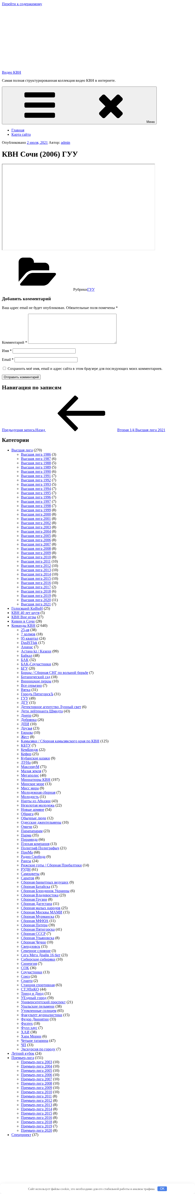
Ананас (27, 647)
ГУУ (91, 289)
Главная (17, 130)
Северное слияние (36, 951)
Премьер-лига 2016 (36, 1118)
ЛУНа (26, 762)
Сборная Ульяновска (37, 938)
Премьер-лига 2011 (36, 1096)
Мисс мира (30, 788)
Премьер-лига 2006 (36, 1075)
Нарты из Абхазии (36, 801)
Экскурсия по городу (38, 1049)
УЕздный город (33, 998)
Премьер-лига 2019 (36, 1126)
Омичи (26, 827)
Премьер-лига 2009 (36, 1088)
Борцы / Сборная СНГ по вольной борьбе (54, 673)
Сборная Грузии (34, 899)
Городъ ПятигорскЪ (37, 694)
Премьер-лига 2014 (36, 1109)
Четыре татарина (34, 1041)
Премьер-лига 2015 (36, 1113)
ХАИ (25, 1032)
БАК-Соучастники (36, 664)
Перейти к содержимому (22, 4)
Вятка (25, 690)
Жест (25, 737)
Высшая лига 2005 (36, 536)
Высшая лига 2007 (36, 544)
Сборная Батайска (35, 887)
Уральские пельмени (37, 1006)
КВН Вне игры (23, 617)
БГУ (24, 668)
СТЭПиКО (30, 989)
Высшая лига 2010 (36, 557)
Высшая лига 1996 (36, 497)
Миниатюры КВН (35, 780)
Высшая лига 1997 (36, 501)
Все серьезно (31, 685)
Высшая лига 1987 (36, 459)
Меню (150, 122)
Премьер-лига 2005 (36, 1070)
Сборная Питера (34, 925)
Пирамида (29, 839)
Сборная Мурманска (37, 916)
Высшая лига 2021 (36, 604)
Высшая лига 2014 (36, 574)
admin (65, 142)
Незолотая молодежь (37, 805)
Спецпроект (21, 1135)
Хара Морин (31, 1036)
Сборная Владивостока (39, 895)
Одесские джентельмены (41, 822)
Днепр (26, 715)
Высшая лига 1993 (36, 484)
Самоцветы (30, 874)
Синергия (29, 964)
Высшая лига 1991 (36, 476)
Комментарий (14, 342)
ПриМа (27, 852)
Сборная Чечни (33, 942)
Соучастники (31, 972)
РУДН (26, 869)
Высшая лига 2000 (36, 514)
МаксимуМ (30, 767)
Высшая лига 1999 (36, 510)
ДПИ (25, 724)
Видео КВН (11, 72)
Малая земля (31, 771)
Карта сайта (21, 134)
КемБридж (29, 750)
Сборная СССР (33, 934)
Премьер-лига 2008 (36, 1083)
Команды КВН (23, 626)
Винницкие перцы (36, 681)
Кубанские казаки (35, 758)
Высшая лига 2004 (36, 531)
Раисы (26, 861)
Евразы (27, 732)
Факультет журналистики (41, 1015)
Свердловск (30, 946)
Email (8, 360)
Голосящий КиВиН (27, 608)
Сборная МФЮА (35, 921)
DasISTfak (29, 643)
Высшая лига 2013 (36, 570)
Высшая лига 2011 (36, 561)
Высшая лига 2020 (36, 600)
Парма (26, 835)
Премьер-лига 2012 (36, 1100)
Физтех (27, 1023)
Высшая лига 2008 (36, 548)
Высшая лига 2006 (36, 540)
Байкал (26, 655)
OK (162, 1188)
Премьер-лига (22, 1058)
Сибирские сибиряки (38, 959)
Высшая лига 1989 (36, 467)
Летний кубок (22, 1053)
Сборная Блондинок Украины (45, 891)
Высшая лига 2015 (36, 578)
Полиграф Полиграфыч (40, 848)
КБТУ (26, 745)
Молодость (30, 797)
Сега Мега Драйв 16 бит (40, 955)
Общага (27, 814)
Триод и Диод (32, 993)
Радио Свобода (33, 857)
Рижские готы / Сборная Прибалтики (51, 865)
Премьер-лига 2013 (36, 1105)
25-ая (25, 630)
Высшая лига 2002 (36, 523)
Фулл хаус (29, 1028)
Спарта (27, 981)
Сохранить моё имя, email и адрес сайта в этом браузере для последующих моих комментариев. (85, 369)
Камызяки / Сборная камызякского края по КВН (60, 741)
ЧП (23, 1045)
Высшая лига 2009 (36, 553)
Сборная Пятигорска (38, 929)
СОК (25, 968)
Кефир (26, 754)
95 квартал (29, 638)
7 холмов (28, 634)
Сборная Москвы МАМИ (41, 912)
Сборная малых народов (40, 908)
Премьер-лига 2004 (36, 1066)
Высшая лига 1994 (36, 489)
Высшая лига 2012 (36, 566)
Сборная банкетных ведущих (44, 882)
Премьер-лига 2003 (36, 1062)
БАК (25, 660)
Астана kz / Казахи (36, 651)
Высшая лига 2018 (36, 591)
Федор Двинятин (35, 1019)
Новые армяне (32, 809)
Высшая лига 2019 (36, 596)
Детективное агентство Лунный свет (51, 707)
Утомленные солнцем (38, 1011)
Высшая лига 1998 (36, 506)
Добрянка (29, 720)
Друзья (26, 728)
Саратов (27, 878)
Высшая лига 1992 (36, 480)
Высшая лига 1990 (36, 471)
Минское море (32, 784)
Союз (25, 976)
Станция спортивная (38, 985)
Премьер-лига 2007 (36, 1079)
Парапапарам (32, 831)
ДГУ (24, 703)
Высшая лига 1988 (36, 463)
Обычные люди (33, 818)
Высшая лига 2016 (36, 583)
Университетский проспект (43, 1002)
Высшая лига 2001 (36, 519)
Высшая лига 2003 (36, 527)
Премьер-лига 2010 (36, 1092)
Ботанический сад (35, 677)
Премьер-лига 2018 (36, 1122)
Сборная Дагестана (36, 904)
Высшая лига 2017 (36, 587)
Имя (7, 351)
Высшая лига (22, 450)
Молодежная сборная (38, 792)
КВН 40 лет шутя (25, 613)
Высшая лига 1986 (36, 454)
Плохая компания (35, 844)
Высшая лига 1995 (36, 493)
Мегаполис (30, 775)
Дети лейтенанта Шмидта (42, 711)
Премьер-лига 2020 (36, 1130)
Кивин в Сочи (23, 621)
